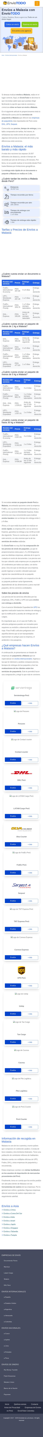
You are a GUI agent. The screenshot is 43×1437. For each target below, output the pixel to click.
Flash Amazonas (9, 1376)
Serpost (14, 124)
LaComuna (30, 1418)
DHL (3, 124)
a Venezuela (8, 1315)
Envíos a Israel (9, 1221)
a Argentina (8, 1309)
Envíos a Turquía (10, 1235)
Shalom (6, 1279)
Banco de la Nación (10, 1388)
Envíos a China (10, 1210)
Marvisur (7, 1267)
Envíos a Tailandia (11, 1231)
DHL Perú (7, 1285)
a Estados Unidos (10, 1303)
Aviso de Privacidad (12, 1407)
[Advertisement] (21, 74)
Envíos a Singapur (11, 1228)
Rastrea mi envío (30, 24)
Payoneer (7, 1394)
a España (7, 1297)
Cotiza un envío (12, 24)
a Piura (6, 1358)
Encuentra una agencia (21, 31)
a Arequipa (7, 1352)
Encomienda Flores (10, 1261)
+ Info (30, 703)
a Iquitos (7, 1340)
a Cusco (7, 1333)
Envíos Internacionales (11, 55)
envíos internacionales (23, 659)
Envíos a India (9, 1217)
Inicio (3, 55)
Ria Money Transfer (11, 1370)
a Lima (6, 1346)
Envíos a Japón (10, 1224)
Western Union (9, 1382)
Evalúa (13, 703)
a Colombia (8, 1322)
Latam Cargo (8, 1273)
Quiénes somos (20, 1404)
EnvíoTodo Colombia (26, 1411)
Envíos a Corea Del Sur (13, 1213)
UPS (8, 124)
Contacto (34, 1404)
